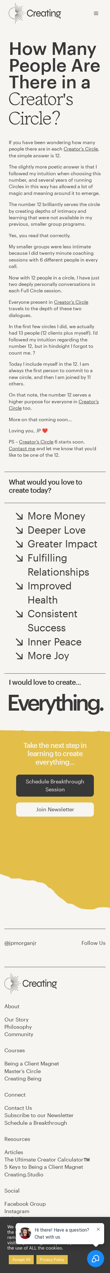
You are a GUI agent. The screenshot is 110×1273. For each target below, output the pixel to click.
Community (18, 1034)
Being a (31, 1063)
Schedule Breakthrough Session (55, 785)
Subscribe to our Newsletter (39, 1115)
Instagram (16, 1211)
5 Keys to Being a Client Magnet (43, 1167)
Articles (13, 1152)
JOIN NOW (55, 871)
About (11, 1006)
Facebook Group (25, 1204)
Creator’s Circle (81, 148)
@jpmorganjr (20, 943)
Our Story (16, 1019)
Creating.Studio (23, 1174)
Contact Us (18, 1108)
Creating (22, 1078)
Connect (15, 1094)
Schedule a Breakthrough (35, 1122)
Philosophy (18, 1027)
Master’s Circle (22, 1071)
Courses (14, 1050)
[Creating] (35, 13)
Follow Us (94, 943)
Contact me (22, 448)
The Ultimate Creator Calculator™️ (47, 1159)
